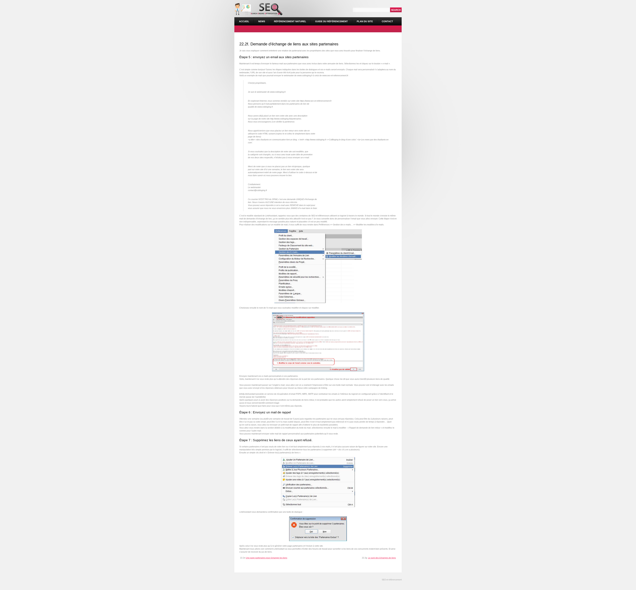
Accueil (244, 21)
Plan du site (365, 21)
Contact (387, 21)
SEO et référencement (391, 580)
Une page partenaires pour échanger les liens (266, 558)
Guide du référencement (331, 21)
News (261, 21)
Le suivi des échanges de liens (382, 558)
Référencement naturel (287, 20)
